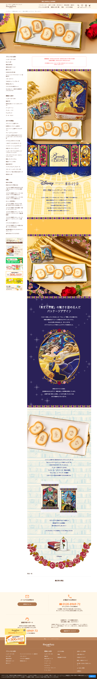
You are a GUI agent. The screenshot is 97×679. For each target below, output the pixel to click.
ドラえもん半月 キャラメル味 (13, 140)
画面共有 (72, 5)
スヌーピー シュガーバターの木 (13, 169)
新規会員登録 (66, 5)
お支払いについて (81, 657)
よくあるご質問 (80, 668)
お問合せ (79, 671)
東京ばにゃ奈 (9, 174)
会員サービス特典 (51, 5)
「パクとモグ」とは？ (42, 5)
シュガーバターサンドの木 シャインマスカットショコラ (14, 151)
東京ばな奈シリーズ (48, 658)
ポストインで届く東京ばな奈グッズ (14, 172)
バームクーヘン (9, 107)
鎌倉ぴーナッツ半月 (10, 161)
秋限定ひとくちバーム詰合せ (13, 126)
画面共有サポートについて (70, 631)
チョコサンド (9, 113)
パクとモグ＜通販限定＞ (25, 658)
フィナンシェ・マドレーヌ (49, 667)
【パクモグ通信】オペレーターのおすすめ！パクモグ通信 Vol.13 (14, 193)
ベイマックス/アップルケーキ (13, 166)
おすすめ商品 (69, 7)
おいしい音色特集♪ (10, 201)
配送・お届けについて (82, 660)
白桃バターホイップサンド (12, 148)
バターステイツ (9, 79)
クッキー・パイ (9, 110)
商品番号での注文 (62, 657)
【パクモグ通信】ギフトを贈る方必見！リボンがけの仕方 (14, 226)
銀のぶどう (8, 69)
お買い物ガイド (60, 5)
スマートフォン (55, 638)
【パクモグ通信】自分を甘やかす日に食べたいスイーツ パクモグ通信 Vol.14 (14, 189)
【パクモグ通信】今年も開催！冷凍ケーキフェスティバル (14, 208)
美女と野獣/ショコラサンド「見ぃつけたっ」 (32, 11)
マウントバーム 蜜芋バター (12, 123)
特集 (62, 7)
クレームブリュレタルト (12, 132)
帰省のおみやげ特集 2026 (12, 185)
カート (90, 7)
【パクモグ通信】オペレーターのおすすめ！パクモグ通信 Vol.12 (14, 197)
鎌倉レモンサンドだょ (11, 159)
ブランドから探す (42, 7)
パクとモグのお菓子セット (12, 86)
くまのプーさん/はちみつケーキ (13, 143)
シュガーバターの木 (10, 59)
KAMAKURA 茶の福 (10, 72)
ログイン (86, 7)
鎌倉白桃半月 (9, 164)
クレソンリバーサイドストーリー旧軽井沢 (28, 654)
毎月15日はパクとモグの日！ (13, 233)
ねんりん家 (8, 62)
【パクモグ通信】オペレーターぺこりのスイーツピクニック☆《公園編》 (14, 219)
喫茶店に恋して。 (10, 84)
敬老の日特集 (9, 182)
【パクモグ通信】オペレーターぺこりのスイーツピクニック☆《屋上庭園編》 (14, 213)
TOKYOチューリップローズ (12, 81)
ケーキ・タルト (9, 115)
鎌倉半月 (8, 101)
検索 (78, 7)
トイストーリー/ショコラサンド (13, 146)
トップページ (8, 11)
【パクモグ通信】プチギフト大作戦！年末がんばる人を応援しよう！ (14, 204)
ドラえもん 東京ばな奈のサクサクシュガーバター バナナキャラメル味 (14, 136)
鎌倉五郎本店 (9, 64)
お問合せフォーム (27, 604)
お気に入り (82, 7)
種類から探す (54, 7)
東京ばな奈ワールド (16, 11)
